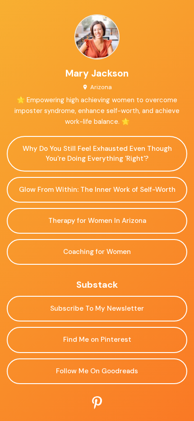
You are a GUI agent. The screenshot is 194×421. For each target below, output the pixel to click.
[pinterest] (97, 403)
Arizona (100, 87)
